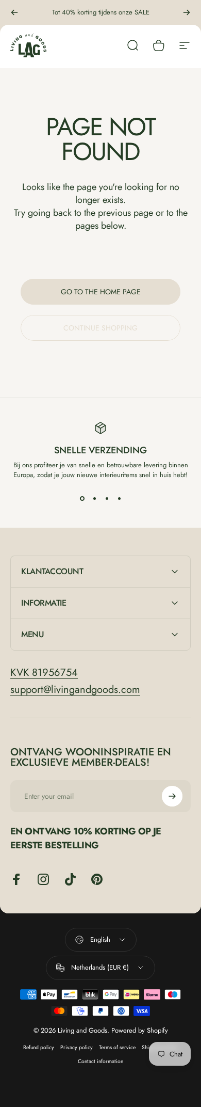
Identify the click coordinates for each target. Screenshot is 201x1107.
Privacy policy (76, 1047)
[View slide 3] (106, 498)
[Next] (186, 12)
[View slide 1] (82, 498)
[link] (44, 672)
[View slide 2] (94, 498)
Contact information (100, 1061)
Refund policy (38, 1047)
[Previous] (14, 12)
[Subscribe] (172, 796)
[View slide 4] (119, 498)
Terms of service (117, 1047)
